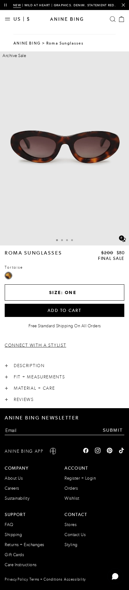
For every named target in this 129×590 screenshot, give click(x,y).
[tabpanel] (64, 148)
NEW (17, 5)
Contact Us (74, 534)
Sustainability (17, 498)
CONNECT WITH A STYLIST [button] (35, 345)
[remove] (123, 5)
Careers (12, 488)
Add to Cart (65, 310)
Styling (71, 544)
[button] (64, 148)
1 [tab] (57, 240)
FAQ (9, 524)
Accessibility (75, 579)
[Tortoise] (8, 275)
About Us (14, 478)
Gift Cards (14, 554)
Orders (71, 488)
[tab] (56, 239)
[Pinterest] (109, 451)
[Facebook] (86, 451)
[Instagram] (98, 451)
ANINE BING (27, 43)
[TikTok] (121, 451)
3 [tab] (67, 240)
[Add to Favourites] (123, 240)
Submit (113, 430)
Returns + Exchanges (24, 544)
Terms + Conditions (45, 579)
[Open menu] (9, 19)
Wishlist (71, 498)
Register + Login (80, 478)
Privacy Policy (16, 579)
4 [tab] (72, 240)
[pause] (5, 5)
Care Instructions (21, 564)
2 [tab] (62, 240)
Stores (70, 524)
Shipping (13, 534)
